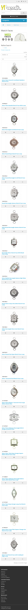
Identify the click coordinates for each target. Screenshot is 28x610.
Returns (2, 583)
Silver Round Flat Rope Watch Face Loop (13, 354)
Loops (5, 47)
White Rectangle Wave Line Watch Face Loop (13, 329)
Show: (25, 56)
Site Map (3, 584)
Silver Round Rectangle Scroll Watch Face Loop (13, 178)
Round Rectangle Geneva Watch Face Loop (14, 203)
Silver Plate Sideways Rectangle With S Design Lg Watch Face (13, 428)
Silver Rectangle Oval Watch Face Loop (13, 129)
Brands (2, 588)
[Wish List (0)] (21, 1)
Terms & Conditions (5, 577)
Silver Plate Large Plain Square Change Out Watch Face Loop (14, 530)
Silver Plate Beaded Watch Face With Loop (14, 105)
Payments (3, 573)
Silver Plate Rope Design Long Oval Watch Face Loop (13, 504)
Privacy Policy (4, 576)
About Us (3, 571)
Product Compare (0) (5, 50)
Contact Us (3, 581)
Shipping (3, 574)
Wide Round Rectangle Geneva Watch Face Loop (14, 228)
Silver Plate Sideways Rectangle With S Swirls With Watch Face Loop (13, 479)
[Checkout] (25, 1)
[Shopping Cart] (23, 1)
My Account (3, 597)
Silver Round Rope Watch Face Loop (12, 154)
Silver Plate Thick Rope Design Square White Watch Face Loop (12, 454)
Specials (3, 593)
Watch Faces (16, 25)
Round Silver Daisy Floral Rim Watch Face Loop (13, 304)
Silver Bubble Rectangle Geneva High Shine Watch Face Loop (14, 278)
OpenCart (8, 607)
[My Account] (19, 1)
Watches (9, 25)
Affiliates (3, 591)
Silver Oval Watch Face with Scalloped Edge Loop (12, 555)
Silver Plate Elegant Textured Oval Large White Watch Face (13, 403)
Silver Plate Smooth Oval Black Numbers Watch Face (13, 80)
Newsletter (3, 601)
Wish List (3, 600)
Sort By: (25, 52)
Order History (4, 598)
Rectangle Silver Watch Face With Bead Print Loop (13, 253)
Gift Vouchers (4, 590)
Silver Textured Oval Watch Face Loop (12, 378)
